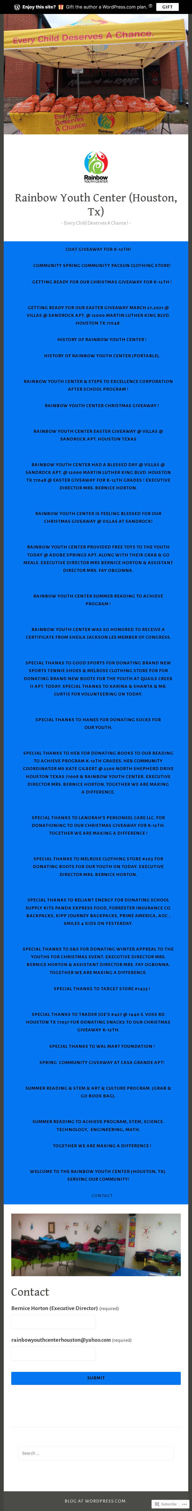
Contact (102, 1195)
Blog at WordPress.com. (96, 1501)
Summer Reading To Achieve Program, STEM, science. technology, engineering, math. (98, 1125)
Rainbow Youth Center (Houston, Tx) (96, 205)
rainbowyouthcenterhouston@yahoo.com (71, 1340)
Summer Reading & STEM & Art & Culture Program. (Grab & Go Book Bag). (98, 1092)
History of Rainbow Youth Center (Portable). (102, 355)
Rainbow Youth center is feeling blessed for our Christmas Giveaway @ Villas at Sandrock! (98, 517)
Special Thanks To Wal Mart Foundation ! (102, 1046)
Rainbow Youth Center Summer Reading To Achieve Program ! (98, 600)
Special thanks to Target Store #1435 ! (102, 988)
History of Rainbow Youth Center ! (102, 339)
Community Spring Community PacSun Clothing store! (102, 265)
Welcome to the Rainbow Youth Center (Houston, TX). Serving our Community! (98, 1175)
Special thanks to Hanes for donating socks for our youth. (98, 723)
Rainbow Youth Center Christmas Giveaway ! (102, 405)
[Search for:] (96, 1453)
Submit (96, 1377)
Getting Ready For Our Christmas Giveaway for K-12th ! (102, 281)
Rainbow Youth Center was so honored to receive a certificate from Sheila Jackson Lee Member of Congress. (98, 633)
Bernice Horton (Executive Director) (65, 1308)
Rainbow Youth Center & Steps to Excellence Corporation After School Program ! (98, 385)
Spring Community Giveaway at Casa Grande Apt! (102, 1062)
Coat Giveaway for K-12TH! (98, 249)
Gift (167, 6)
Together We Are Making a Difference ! (102, 1145)
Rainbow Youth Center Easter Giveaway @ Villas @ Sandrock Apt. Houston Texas (98, 435)
